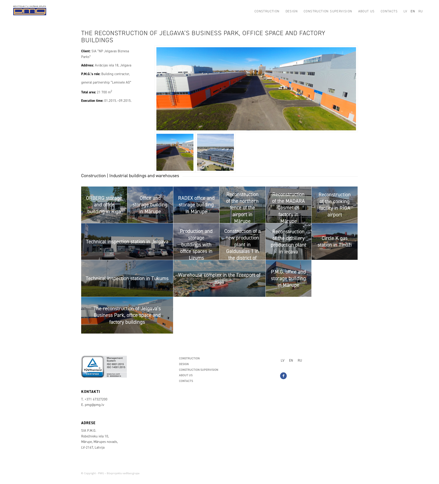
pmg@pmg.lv (94, 404)
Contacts (186, 381)
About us (186, 375)
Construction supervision (198, 370)
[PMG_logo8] (29, 11)
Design (184, 364)
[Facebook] (283, 375)
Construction (189, 358)
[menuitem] (267, 11)
